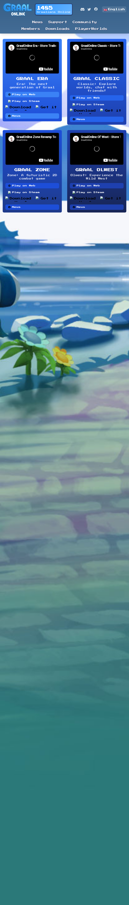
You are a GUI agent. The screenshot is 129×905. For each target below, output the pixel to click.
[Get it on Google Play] (47, 108)
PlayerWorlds (91, 28)
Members (31, 28)
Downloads (58, 28)
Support (57, 22)
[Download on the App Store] (19, 108)
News (37, 22)
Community (85, 22)
